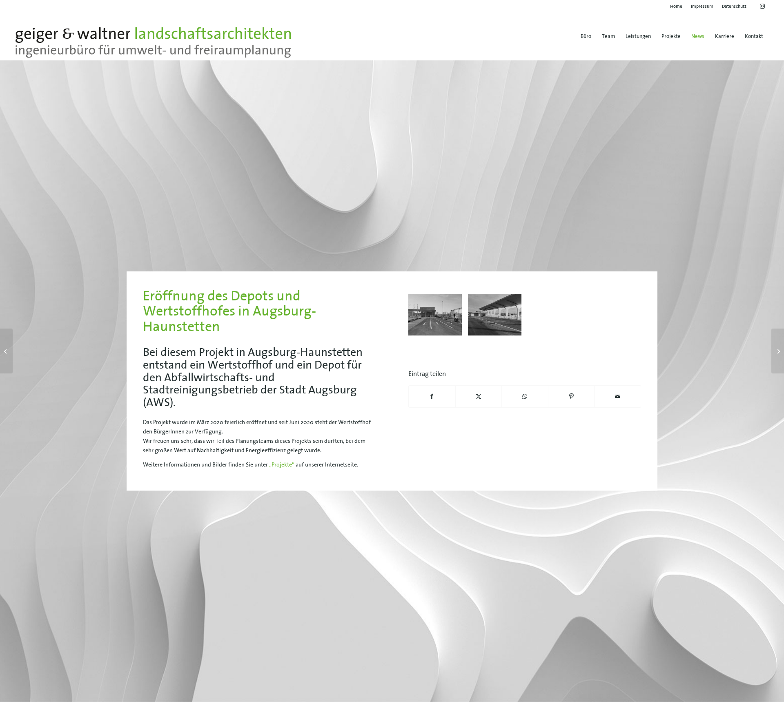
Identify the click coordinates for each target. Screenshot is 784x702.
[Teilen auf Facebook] (432, 396)
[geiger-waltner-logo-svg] (153, 42)
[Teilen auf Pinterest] (571, 396)
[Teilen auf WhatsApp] (525, 396)
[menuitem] (676, 6)
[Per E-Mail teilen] (618, 396)
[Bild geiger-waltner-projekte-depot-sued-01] (498, 318)
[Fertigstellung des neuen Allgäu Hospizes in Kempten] (6, 351)
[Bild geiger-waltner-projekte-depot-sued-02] (438, 318)
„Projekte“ (281, 464)
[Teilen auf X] (479, 396)
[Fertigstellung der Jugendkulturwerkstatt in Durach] (777, 351)
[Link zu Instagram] (762, 6)
